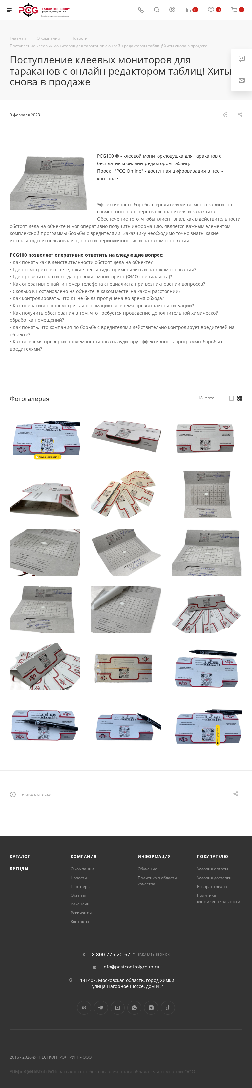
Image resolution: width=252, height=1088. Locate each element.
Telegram (101, 1008)
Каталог (20, 856)
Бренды (19, 869)
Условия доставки (214, 878)
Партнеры (80, 886)
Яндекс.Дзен (151, 1008)
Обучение (147, 869)
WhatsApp (134, 1008)
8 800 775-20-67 (111, 954)
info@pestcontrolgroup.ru (130, 967)
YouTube (118, 1008)
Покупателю (212, 856)
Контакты (80, 921)
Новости (79, 878)
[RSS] (225, 114)
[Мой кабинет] (172, 10)
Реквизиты (81, 913)
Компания (83, 856)
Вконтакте (84, 1008)
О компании (82, 869)
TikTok (168, 1008)
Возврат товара (212, 886)
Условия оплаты (212, 869)
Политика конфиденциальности (218, 898)
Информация (154, 856)
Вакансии (80, 904)
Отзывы (78, 895)
